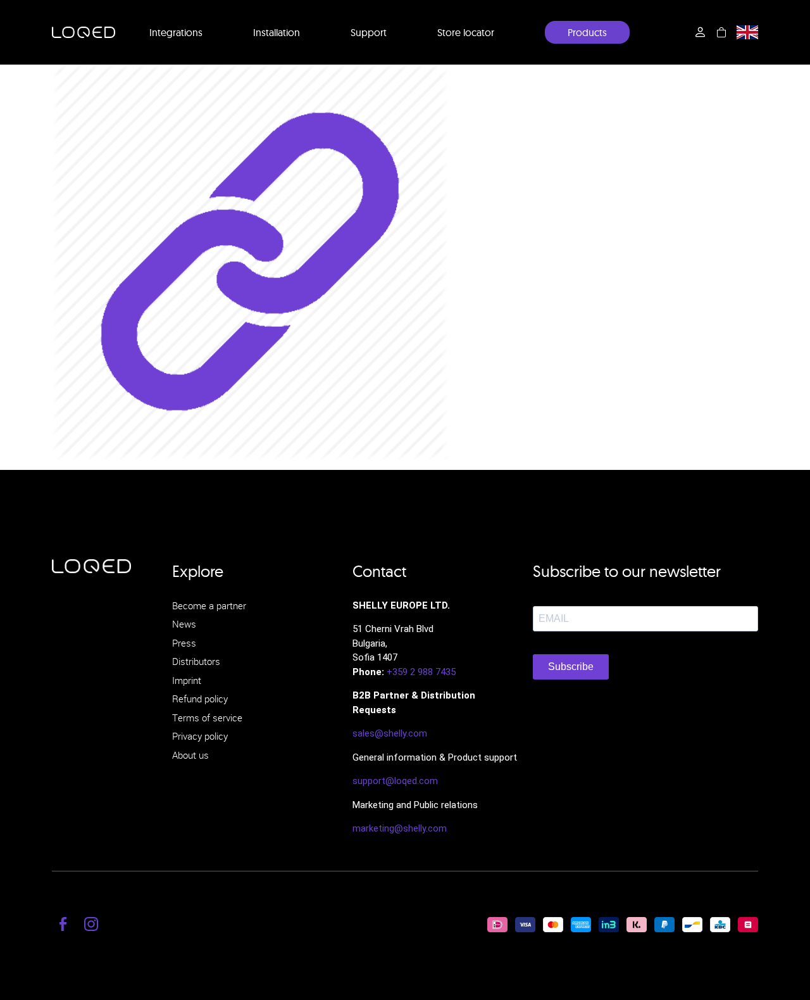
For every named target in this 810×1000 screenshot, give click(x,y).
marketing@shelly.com (399, 828)
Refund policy (200, 698)
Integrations (175, 32)
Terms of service (207, 717)
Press (184, 642)
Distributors (196, 661)
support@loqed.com (395, 781)
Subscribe (571, 666)
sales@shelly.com (389, 733)
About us (190, 755)
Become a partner (209, 605)
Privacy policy (200, 736)
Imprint (186, 680)
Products (587, 32)
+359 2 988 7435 (421, 672)
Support (369, 32)
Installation (276, 32)
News (184, 623)
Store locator (465, 32)
